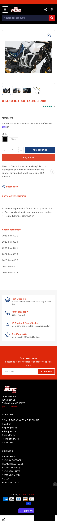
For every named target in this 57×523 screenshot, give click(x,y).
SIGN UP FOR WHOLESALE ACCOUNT (20, 420)
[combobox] (28, 18)
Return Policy (8, 435)
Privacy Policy (9, 431)
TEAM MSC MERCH (11, 475)
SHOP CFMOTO (9, 456)
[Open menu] (5, 9)
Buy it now (28, 157)
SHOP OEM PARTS (11, 467)
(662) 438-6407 (10, 406)
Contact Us (7, 442)
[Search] (52, 18)
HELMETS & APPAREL (12, 464)
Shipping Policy (9, 427)
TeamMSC (22, 494)
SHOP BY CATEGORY (12, 460)
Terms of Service (10, 438)
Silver (13, 139)
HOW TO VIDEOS (10, 482)
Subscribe (46, 371)
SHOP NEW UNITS (11, 471)
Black (5, 139)
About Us (6, 424)
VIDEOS (6, 478)
